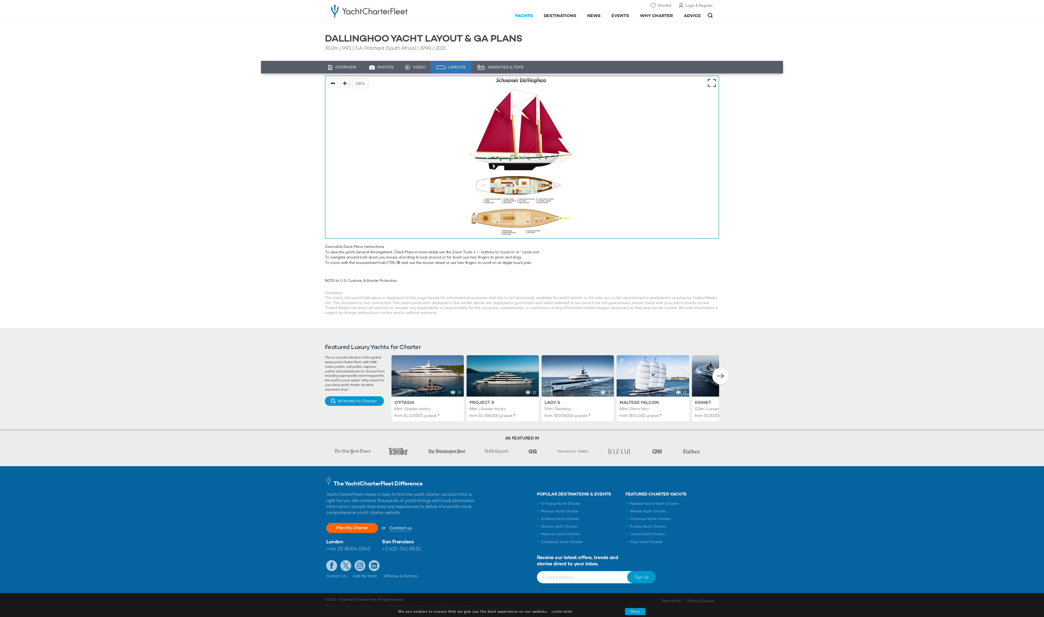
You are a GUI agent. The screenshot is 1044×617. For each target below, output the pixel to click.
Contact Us (336, 576)
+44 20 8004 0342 (348, 549)
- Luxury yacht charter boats (386, 11)
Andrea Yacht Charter (648, 526)
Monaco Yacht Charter (560, 511)
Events (620, 15)
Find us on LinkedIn (374, 565)
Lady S (552, 402)
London (334, 541)
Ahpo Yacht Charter (646, 542)
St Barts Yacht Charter (560, 518)
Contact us (400, 528)
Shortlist (665, 5)
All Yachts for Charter (357, 400)
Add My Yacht (365, 576)
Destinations (560, 15)
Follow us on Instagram (360, 565)
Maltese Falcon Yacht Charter (654, 503)
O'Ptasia (404, 402)
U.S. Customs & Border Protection (368, 280)
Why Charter (656, 15)
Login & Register (699, 5)
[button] (720, 376)
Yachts (524, 15)
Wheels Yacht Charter (648, 511)
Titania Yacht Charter (647, 534)
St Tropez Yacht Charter (561, 503)
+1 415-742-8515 (401, 549)
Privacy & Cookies (700, 601)
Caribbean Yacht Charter (562, 542)
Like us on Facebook (331, 565)
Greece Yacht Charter (559, 526)
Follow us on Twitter (345, 565)
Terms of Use (671, 601)
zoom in (345, 83)
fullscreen (712, 83)
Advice (692, 15)
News (594, 15)
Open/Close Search (710, 15)
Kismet (703, 402)
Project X (482, 402)
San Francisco (398, 541)
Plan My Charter (352, 528)
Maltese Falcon (639, 402)
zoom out (333, 83)
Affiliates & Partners (401, 576)
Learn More (562, 611)
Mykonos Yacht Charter (560, 534)
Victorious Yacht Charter (650, 518)
